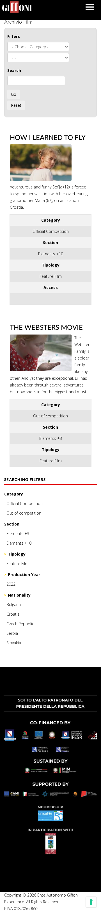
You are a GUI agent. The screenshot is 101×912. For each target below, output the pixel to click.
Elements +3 (17, 533)
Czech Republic (20, 623)
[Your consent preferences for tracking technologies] (91, 902)
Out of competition (23, 513)
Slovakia (13, 642)
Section (11, 524)
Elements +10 (18, 543)
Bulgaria (13, 604)
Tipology (17, 554)
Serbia (12, 633)
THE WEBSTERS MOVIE (46, 327)
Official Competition (24, 503)
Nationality (19, 595)
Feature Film (17, 563)
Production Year (24, 574)
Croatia (13, 614)
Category (13, 494)
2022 (10, 584)
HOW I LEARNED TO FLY (48, 138)
